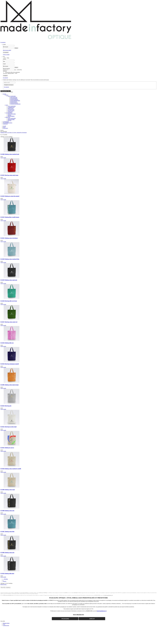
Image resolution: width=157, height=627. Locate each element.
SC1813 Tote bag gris (5, 405)
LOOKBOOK (6, 121)
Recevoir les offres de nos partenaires (12, 72)
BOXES (9, 115)
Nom (4, 61)
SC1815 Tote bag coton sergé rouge (9, 175)
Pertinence (2, 132)
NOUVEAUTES (13, 97)
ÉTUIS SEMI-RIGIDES (15, 100)
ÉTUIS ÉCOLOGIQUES (15, 103)
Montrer (16, 48)
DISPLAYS (7, 117)
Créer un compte (6, 54)
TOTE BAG (10, 111)
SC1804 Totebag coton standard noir (9, 154)
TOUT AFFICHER (12, 96)
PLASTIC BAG (11, 110)
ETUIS (6, 95)
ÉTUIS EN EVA (13, 101)
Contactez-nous (6, 625)
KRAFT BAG (11, 108)
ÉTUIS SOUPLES (14, 102)
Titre (4, 56)
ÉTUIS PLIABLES (14, 99)
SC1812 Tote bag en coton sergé (8, 426)
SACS (6, 105)
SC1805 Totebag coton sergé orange (9, 384)
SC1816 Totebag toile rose (7, 342)
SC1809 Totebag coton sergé (7, 489)
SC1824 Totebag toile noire (7, 573)
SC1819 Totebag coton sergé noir (8, 280)
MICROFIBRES (11, 116)
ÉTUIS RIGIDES (13, 98)
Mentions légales (6, 623)
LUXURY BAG (11, 109)
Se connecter (5, 52)
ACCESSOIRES (8, 112)
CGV (4, 624)
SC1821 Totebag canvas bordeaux (9, 238)
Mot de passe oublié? (7, 50)
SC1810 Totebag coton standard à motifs (10, 468)
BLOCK (9, 120)
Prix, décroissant (23, 132)
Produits (4, 94)
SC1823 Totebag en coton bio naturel (9, 196)
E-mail (4, 44)
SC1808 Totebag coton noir (7, 510)
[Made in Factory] (36, 41)
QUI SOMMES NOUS (7, 122)
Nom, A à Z (7, 132)
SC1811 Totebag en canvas (7, 447)
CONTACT (5, 123)
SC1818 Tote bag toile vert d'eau (8, 301)
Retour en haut (3, 584)
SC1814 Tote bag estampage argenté (9, 363)
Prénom (4, 59)
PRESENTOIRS (11, 119)
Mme (8, 57)
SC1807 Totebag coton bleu (7, 531)
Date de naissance (6, 68)
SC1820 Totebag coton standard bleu (9, 259)
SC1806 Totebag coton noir (7, 552)
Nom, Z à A (12, 132)
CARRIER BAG (11, 107)
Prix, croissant (17, 132)
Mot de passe (5, 46)
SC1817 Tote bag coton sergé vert (8, 322)
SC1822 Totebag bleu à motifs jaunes (9, 217)
